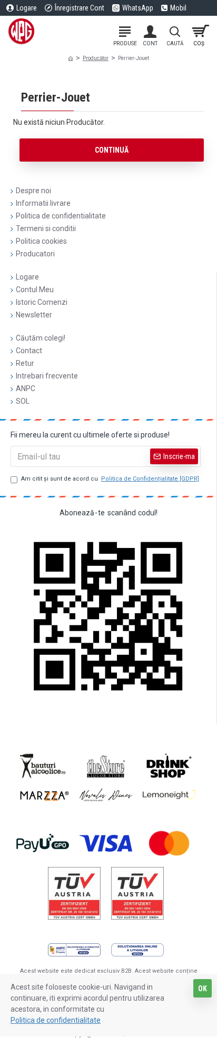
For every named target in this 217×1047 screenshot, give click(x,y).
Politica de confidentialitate (56, 1020)
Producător (95, 58)
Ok (202, 988)
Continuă (112, 150)
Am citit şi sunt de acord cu (110, 478)
